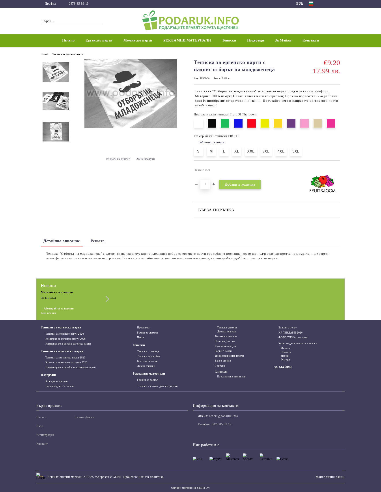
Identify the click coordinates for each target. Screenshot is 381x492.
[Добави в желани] (337, 170)
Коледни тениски (147, 361)
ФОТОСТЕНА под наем (293, 337)
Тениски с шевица (148, 351)
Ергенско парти (99, 40)
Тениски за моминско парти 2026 (65, 357)
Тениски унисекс (227, 327)
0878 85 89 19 (78, 3)
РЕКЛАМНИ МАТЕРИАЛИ (187, 40)
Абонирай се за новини (59, 308)
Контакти (311, 40)
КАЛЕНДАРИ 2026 (290, 332)
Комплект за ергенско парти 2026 (65, 338)
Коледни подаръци (56, 381)
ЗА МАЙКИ (283, 367)
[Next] (106, 299)
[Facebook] (324, 3)
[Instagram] (331, 3)
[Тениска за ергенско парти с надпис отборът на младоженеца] (130, 127)
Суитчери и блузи (226, 346)
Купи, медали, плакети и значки (297, 343)
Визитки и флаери (226, 336)
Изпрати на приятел (118, 158)
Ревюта (98, 241)
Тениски (139, 345)
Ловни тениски (146, 366)
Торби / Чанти (223, 351)
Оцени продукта (145, 158)
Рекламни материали (149, 373)
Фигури (285, 359)
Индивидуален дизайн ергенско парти (68, 343)
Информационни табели (229, 355)
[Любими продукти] (329, 21)
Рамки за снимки (147, 332)
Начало (68, 40)
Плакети (286, 352)
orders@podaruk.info (223, 416)
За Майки (283, 40)
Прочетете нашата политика (143, 477)
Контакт (42, 443)
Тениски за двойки (148, 356)
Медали (285, 348)
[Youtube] (215, 433)
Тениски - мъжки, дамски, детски (157, 386)
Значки (285, 355)
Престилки (143, 327)
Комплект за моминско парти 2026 (66, 362)
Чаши (140, 337)
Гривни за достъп (147, 379)
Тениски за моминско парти (62, 351)
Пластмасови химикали (231, 376)
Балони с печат (287, 327)
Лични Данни (84, 417)
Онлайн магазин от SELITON (190, 487)
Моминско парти (137, 40)
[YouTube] (337, 3)
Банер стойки (223, 360)
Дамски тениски (226, 331)
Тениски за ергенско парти (67, 54)
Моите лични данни (330, 477)
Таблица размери (211, 142)
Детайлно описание (61, 241)
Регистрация (45, 435)
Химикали (221, 371)
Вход (39, 426)
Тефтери (220, 365)
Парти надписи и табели (59, 386)
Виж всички (49, 313)
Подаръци (48, 375)
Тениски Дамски (225, 341)
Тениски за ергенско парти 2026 (64, 333)
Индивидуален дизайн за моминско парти (70, 367)
